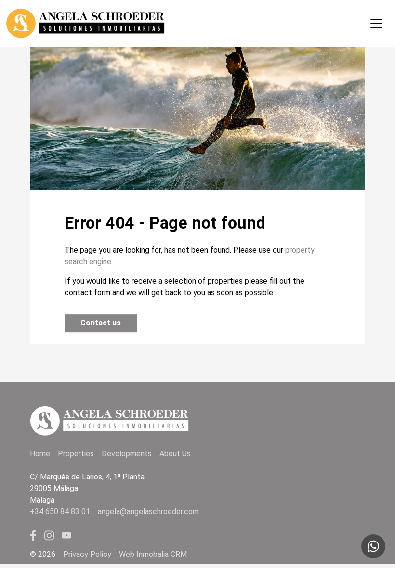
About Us (175, 453)
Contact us (100, 322)
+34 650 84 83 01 (60, 511)
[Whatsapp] (373, 546)
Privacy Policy (87, 554)
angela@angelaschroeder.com (148, 511)
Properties (76, 453)
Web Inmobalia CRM (153, 554)
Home (40, 453)
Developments (127, 453)
